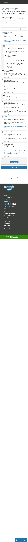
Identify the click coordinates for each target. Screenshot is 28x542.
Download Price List (8, 218)
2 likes (12, 92)
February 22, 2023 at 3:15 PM (10, 9)
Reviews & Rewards (8, 211)
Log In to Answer (14, 162)
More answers (4, 158)
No (16, 178)
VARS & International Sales (9, 215)
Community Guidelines (8, 210)
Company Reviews (7, 217)
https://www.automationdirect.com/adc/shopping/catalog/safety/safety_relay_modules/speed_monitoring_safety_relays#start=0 (15, 40)
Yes (12, 178)
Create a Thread (14, 167)
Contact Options (7, 223)
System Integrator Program (9, 213)
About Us (6, 208)
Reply (8, 43)
